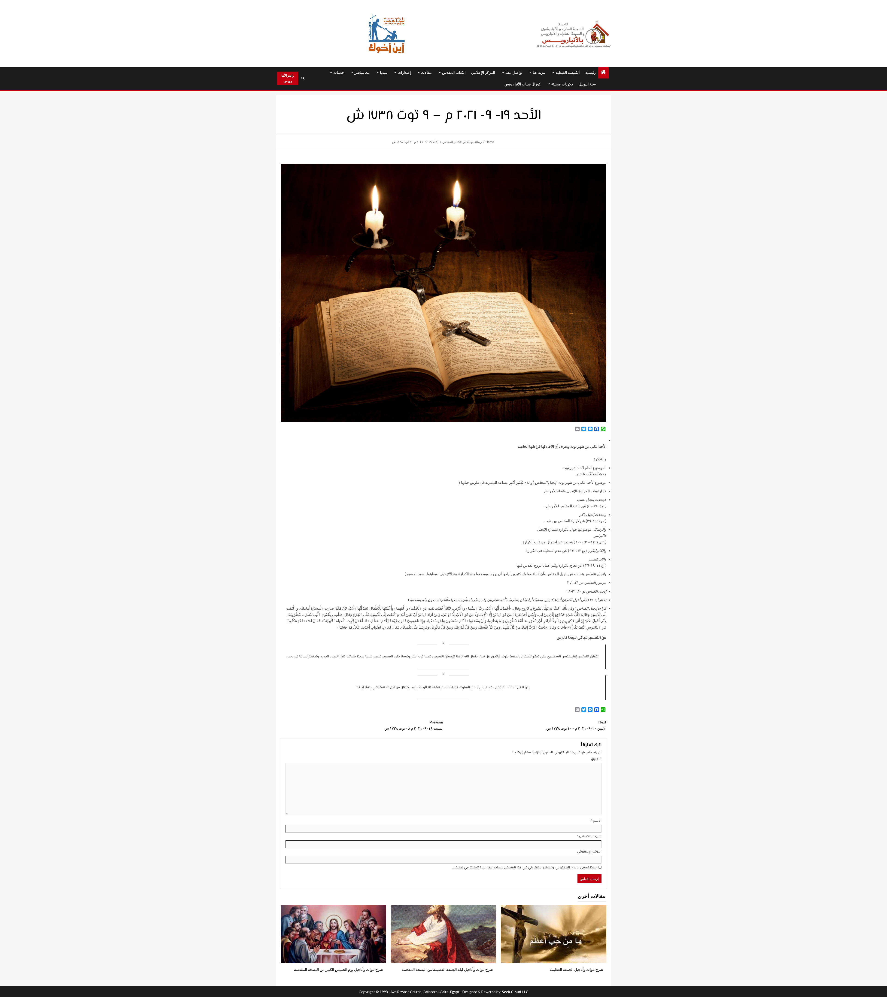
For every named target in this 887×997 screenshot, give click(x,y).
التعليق (596, 759)
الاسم (596, 820)
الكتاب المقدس (453, 72)
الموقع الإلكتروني (589, 851)
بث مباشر (362, 72)
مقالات (426, 72)
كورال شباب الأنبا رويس (522, 84)
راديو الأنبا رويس (287, 78)
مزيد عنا (539, 72)
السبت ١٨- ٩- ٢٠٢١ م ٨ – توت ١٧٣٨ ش (414, 725)
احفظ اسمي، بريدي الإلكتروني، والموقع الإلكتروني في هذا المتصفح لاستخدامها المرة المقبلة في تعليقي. (525, 867)
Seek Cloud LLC (515, 991)
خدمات (338, 72)
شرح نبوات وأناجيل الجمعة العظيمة (576, 969)
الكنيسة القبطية (568, 72)
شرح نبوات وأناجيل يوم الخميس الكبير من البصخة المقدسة (338, 969)
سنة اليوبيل (587, 84)
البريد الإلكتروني (589, 836)
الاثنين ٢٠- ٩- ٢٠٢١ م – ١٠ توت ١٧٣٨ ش (576, 725)
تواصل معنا (513, 72)
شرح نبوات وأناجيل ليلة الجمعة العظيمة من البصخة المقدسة (447, 969)
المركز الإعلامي (483, 72)
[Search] (303, 78)
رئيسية (590, 72)
